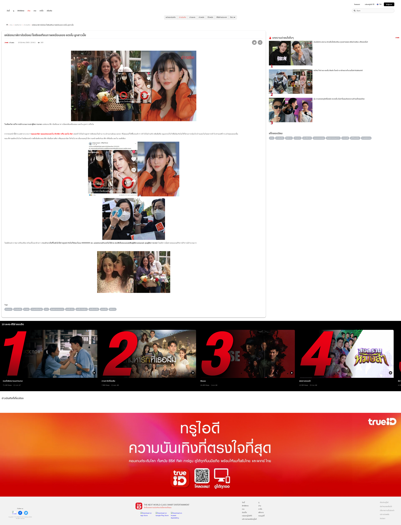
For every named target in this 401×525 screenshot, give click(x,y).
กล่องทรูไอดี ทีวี (369, 4)
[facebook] (20, 513)
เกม (35, 10)
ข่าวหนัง (201, 17)
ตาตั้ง (41, 10)
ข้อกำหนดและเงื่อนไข (386, 506)
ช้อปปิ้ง (244, 512)
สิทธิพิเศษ (20, 10)
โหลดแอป (357, 4)
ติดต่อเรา (382, 518)
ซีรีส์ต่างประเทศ (221, 17)
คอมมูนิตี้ (261, 516)
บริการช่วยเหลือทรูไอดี (249, 519)
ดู (13, 10)
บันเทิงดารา (18, 25)
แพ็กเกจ (261, 512)
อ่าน (29, 10)
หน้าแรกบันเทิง (171, 17)
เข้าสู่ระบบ (389, 4)
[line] (14, 513)
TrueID (13, 4)
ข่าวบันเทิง (182, 17)
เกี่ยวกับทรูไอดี (384, 502)
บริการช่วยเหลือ (384, 514)
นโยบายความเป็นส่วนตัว (387, 510)
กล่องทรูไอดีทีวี (247, 516)
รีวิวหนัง (210, 17)
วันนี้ (8, 10)
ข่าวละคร (192, 17)
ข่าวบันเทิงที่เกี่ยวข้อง (13, 398)
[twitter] (26, 513)
